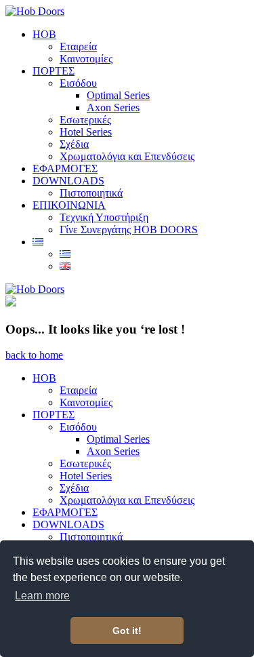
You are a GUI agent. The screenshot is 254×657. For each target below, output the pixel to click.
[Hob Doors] (34, 11)
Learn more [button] (42, 595)
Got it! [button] (127, 630)
